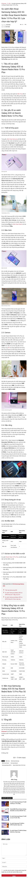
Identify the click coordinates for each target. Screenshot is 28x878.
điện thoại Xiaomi (17, 224)
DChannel (3, 3)
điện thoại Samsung (12, 139)
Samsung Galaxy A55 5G (6, 765)
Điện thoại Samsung (15, 760)
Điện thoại (8, 760)
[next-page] (5, 837)
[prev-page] (2, 837)
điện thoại (20, 94)
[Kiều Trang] (14, 773)
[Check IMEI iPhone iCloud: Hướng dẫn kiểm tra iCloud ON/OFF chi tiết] (5, 811)
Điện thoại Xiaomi (5, 763)
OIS (9, 347)
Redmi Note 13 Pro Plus (12, 557)
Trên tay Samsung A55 (11, 590)
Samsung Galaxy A (14, 763)
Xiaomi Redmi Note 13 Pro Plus (19, 765)
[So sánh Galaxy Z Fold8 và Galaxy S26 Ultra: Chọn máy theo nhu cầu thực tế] (5, 832)
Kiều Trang (14, 779)
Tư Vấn (9, 3)
